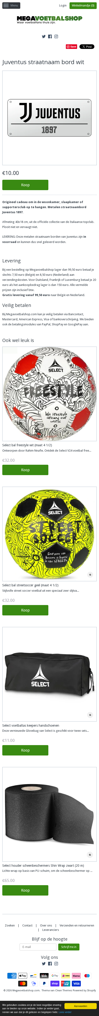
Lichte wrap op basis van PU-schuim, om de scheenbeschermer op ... (47, 870)
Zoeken (10, 925)
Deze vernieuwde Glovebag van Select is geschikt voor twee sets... (45, 730)
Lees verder (65, 1012)
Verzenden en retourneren (77, 925)
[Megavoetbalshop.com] (49, 21)
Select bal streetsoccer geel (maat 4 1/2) (30, 585)
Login (63, 5)
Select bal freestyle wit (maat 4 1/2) (27, 445)
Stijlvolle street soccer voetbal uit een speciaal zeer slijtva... (40, 590)
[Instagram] (56, 37)
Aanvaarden (80, 1006)
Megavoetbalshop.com (26, 990)
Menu (14, 5)
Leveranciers (50, 930)
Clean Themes (63, 990)
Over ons (46, 925)
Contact (27, 925)
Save (73, 46)
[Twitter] (44, 37)
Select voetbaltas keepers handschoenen (30, 725)
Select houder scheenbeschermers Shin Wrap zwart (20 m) (43, 865)
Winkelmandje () (83, 5)
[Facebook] (50, 37)
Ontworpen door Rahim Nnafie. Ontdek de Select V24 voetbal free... (46, 450)
